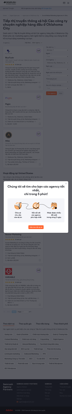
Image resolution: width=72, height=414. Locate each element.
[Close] (66, 183)
